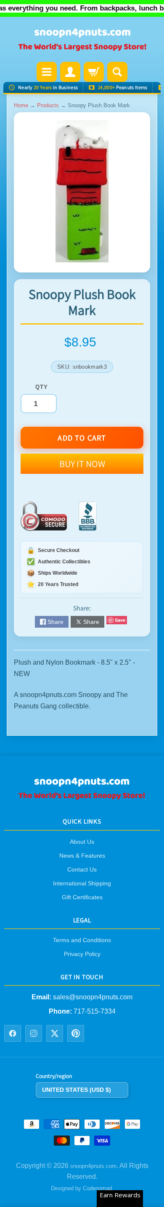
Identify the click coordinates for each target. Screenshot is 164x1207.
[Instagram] (33, 1033)
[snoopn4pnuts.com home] (82, 796)
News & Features (82, 855)
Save (120, 620)
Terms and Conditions (82, 940)
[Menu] (47, 72)
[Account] (70, 72)
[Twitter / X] (54, 1033)
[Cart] (94, 72)
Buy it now (82, 464)
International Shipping (82, 883)
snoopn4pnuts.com (93, 1166)
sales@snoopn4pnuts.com (92, 997)
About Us (82, 841)
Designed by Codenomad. (82, 1188)
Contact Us (82, 869)
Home (21, 105)
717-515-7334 (95, 1011)
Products (48, 105)
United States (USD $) (76, 1089)
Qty (41, 387)
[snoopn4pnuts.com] (82, 40)
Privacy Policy (82, 954)
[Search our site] (117, 72)
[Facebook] (12, 1033)
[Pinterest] (75, 1033)
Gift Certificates (82, 897)
